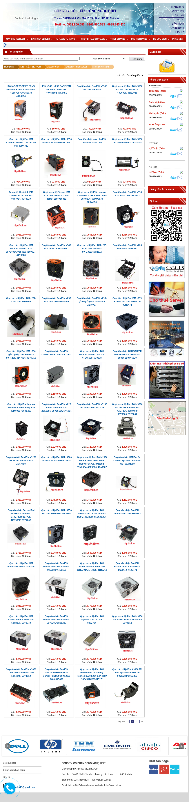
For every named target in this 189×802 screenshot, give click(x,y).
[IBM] (84, 746)
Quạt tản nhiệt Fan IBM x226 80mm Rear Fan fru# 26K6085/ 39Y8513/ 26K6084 (56, 407)
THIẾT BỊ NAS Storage (93, 39)
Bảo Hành (178, 24)
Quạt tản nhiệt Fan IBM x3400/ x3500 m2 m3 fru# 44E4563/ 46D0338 (92, 354)
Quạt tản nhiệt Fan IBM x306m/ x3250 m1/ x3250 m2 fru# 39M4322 (21, 142)
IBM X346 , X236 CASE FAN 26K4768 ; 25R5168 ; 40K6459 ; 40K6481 (56, 89)
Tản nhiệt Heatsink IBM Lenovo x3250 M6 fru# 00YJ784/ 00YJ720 (21, 195)
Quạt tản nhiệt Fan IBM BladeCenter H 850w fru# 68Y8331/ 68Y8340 (21, 619)
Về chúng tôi (9, 763)
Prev (8, 746)
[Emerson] (117, 746)
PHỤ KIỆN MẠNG (139, 39)
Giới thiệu (178, 11)
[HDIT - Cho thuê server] (167, 317)
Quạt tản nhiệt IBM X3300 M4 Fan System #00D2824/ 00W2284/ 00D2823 (127, 672)
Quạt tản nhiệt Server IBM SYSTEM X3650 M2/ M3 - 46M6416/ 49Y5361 (56, 195)
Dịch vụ (179, 15)
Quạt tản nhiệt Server (76, 66)
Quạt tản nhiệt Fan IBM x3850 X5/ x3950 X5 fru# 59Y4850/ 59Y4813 (127, 619)
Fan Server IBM (101, 66)
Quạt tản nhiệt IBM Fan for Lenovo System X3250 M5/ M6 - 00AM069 (127, 460)
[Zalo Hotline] (167, 242)
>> (142, 722)
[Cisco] (150, 746)
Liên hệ (179, 32)
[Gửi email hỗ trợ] (180, 96)
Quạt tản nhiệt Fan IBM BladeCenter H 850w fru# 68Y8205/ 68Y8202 (56, 619)
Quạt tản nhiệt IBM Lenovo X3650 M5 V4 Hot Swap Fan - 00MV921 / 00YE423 (21, 407)
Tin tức (179, 19)
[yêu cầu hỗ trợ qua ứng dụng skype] (173, 97)
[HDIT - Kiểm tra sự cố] (167, 399)
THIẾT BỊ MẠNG (118, 39)
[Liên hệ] (8, 791)
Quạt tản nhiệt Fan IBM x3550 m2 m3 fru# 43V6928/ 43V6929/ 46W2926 (127, 89)
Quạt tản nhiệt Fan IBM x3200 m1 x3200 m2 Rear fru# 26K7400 (21, 460)
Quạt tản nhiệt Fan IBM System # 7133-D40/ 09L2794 (92, 619)
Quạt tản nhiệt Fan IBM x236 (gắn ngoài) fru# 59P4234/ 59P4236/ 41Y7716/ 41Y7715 (21, 354)
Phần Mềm (177, 39)
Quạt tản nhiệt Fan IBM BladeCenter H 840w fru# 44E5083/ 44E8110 (56, 566)
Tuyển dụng (176, 28)
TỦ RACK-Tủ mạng (65, 39)
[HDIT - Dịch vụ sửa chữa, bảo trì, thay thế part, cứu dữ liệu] (167, 358)
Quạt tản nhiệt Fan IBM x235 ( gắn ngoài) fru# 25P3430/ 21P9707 (92, 301)
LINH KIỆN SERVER (40, 39)
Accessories (53, 66)
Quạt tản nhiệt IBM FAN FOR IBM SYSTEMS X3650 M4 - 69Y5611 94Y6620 (127, 354)
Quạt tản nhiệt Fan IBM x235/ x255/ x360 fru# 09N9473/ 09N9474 (127, 301)
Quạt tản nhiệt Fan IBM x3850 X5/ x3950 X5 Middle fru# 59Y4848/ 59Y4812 (21, 672)
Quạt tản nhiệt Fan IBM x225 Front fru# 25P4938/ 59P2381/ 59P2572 (91, 248)
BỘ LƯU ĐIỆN (160, 39)
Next (181, 746)
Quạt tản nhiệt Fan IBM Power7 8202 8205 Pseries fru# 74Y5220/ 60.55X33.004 (91, 513)
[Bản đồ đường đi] (167, 434)
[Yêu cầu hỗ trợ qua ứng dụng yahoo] (181, 91)
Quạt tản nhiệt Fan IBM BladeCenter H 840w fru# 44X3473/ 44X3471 (127, 566)
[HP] (51, 746)
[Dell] (18, 746)
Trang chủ (177, 7)
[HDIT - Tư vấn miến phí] (167, 278)
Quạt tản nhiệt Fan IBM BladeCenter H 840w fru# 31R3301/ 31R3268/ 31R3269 (92, 566)
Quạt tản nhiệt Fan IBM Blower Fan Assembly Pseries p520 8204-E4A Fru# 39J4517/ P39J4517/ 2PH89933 (92, 676)
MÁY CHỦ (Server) (16, 39)
